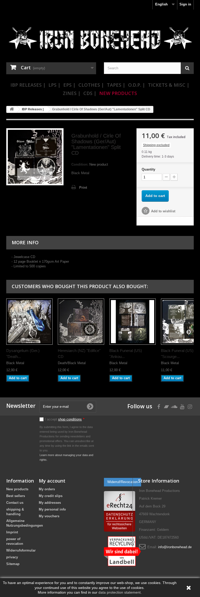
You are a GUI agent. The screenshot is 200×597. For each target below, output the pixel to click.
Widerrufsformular (21, 550)
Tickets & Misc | (168, 85)
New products (17, 489)
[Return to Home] (12, 109)
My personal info (52, 509)
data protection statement (119, 592)
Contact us (14, 503)
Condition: (79, 164)
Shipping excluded (156, 145)
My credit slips (51, 496)
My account (52, 481)
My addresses (50, 503)
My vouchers (49, 516)
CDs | (89, 93)
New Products (118, 93)
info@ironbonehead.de (175, 547)
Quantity (148, 169)
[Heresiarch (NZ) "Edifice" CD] (81, 321)
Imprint (12, 532)
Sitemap (13, 564)
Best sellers (15, 496)
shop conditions (70, 419)
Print (83, 187)
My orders (47, 489)
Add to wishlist (163, 211)
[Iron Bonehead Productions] (100, 40)
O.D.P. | (136, 85)
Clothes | (91, 85)
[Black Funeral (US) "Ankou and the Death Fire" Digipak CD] (132, 321)
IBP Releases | (28, 85)
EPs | (69, 85)
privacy (12, 557)
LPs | (54, 85)
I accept (64, 419)
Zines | (71, 93)
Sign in (185, 4)
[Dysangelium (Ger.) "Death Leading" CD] (29, 321)
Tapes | (116, 85)
